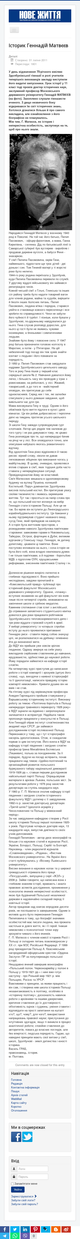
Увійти (18, 1189)
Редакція (16, 1083)
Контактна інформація (25, 1087)
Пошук (15, 1091)
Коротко (16, 1106)
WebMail (16, 1099)
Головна (16, 1080)
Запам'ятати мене (26, 1183)
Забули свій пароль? (24, 1204)
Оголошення (19, 1110)
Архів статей (19, 1095)
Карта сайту (19, 1103)
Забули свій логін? (23, 1200)
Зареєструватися (22, 1196)
